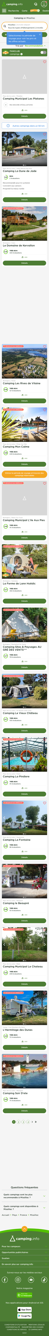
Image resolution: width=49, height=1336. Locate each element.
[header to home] (12, 4)
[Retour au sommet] (24, 1229)
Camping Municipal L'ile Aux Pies (24, 520)
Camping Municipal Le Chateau (23, 966)
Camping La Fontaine (16, 839)
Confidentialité (13, 1327)
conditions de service (17, 1329)
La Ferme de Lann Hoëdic (19, 583)
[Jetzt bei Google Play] (24, 1316)
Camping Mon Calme (16, 446)
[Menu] (4, 10)
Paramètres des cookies (32, 1327)
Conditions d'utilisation (16, 1325)
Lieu (25, 110)
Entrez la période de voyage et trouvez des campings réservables (24, 474)
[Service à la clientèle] (35, 4)
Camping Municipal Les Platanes (23, 98)
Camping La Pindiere (16, 776)
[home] (24, 1238)
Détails (24, 116)
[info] (21, 54)
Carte (24, 10)
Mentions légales (36, 1325)
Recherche (13, 10)
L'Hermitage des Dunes (17, 1029)
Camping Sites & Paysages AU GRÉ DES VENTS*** (22, 648)
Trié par (19, 45)
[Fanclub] (35, 10)
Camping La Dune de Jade (20, 170)
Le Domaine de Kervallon (19, 245)
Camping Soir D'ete (15, 1093)
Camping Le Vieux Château (20, 713)
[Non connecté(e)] (44, 4)
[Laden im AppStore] (24, 1309)
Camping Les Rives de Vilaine (21, 383)
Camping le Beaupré (16, 903)
